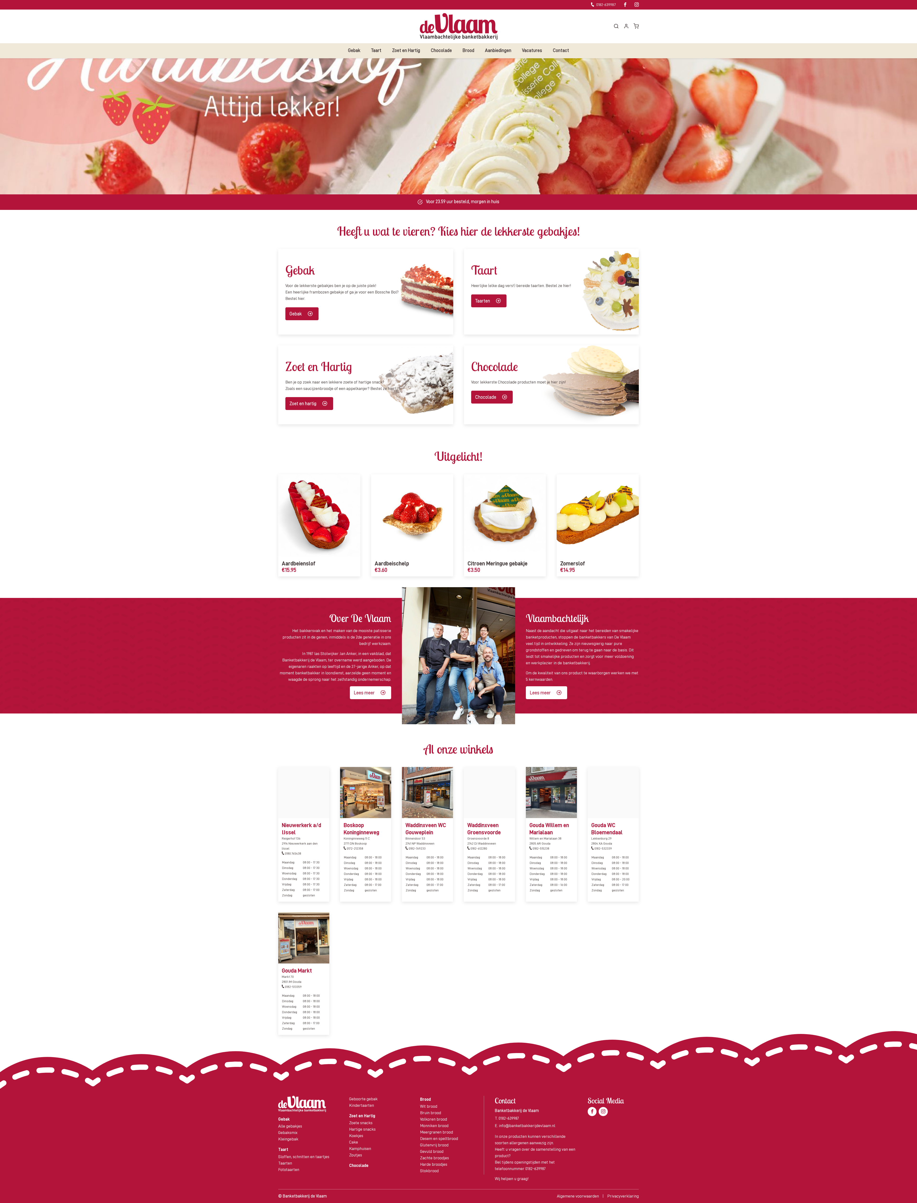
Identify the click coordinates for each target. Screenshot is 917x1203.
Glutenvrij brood (434, 1145)
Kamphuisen (360, 1148)
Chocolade (441, 50)
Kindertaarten (361, 1105)
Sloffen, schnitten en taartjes (303, 1157)
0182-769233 (417, 848)
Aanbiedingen (498, 50)
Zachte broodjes (434, 1158)
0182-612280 (478, 848)
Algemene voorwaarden (578, 1196)
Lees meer (364, 692)
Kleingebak (288, 1139)
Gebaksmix (288, 1132)
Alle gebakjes (290, 1126)
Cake (353, 1142)
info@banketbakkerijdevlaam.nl (527, 1125)
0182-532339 (603, 848)
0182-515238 (540, 848)
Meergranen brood (436, 1132)
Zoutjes (355, 1155)
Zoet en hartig (302, 403)
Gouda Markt (297, 971)
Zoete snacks (361, 1123)
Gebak (354, 50)
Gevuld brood (431, 1151)
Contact (561, 50)
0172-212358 (354, 848)
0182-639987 (606, 5)
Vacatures (532, 50)
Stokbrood (429, 1171)
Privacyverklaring (623, 1196)
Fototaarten (288, 1169)
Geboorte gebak (363, 1099)
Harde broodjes (433, 1164)
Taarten (482, 300)
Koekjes (356, 1136)
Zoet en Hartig (406, 50)
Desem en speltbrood (439, 1138)
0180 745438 (292, 853)
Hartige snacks (362, 1129)
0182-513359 (293, 986)
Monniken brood (434, 1125)
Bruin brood (430, 1113)
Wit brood (428, 1106)
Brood (468, 50)
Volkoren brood (433, 1119)
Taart (376, 50)
